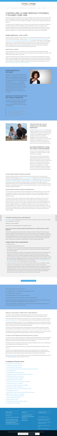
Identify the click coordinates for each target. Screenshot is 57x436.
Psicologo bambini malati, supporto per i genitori (17, 401)
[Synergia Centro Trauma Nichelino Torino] (28, 4)
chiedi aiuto (8, 102)
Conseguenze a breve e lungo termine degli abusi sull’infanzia (20, 374)
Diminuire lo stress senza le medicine (43, 428)
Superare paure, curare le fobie (13, 403)
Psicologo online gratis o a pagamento (15, 386)
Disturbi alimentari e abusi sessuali (14, 367)
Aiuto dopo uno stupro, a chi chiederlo (15, 383)
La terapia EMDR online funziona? (43, 416)
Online (11, 417)
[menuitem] (8, 8)
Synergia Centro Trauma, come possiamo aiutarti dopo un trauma (21, 392)
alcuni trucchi (13, 228)
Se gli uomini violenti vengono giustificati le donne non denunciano (44, 423)
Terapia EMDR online (11, 370)
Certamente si (8, 219)
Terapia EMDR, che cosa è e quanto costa (15, 372)
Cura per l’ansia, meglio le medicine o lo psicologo (17, 385)
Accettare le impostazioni (23, 433)
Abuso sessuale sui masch (12, 399)
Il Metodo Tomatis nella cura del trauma (15, 376)
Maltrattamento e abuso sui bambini (14, 379)
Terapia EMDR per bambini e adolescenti (15, 378)
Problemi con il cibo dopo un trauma (14, 365)
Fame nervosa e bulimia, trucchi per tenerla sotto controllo (19, 388)
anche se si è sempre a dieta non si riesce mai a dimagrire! (18, 62)
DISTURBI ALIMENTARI (13, 108)
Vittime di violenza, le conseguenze (14, 363)
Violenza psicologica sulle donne (13, 397)
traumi (30, 179)
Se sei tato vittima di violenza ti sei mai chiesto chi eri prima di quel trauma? (22, 369)
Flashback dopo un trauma (12, 390)
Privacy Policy (46, 431)
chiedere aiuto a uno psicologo (25, 177)
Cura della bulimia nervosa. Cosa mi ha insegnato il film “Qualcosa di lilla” (44, 419)
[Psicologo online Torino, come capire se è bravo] (1, 218)
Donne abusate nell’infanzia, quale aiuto (15, 395)
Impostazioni (31, 433)
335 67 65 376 (24, 420)
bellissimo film (41, 130)
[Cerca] (48, 8)
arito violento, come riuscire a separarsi (16, 394)
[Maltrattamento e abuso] (56, 218)
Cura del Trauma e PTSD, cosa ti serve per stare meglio (18, 381)
